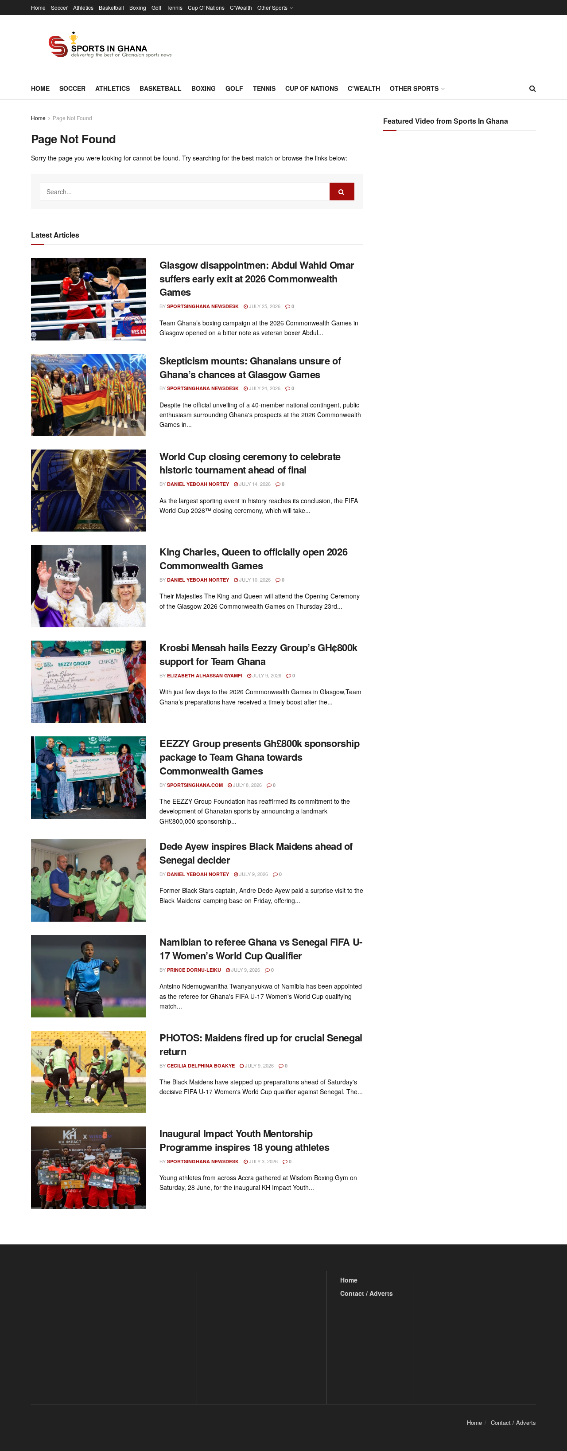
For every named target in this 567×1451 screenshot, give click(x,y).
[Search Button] (532, 88)
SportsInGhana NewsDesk (203, 306)
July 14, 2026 (254, 483)
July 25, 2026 (264, 305)
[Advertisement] (460, 226)
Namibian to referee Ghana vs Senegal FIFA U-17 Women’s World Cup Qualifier (260, 948)
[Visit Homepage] (105, 46)
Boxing (137, 7)
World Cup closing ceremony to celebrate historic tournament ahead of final (250, 463)
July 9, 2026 (266, 675)
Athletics (83, 7)
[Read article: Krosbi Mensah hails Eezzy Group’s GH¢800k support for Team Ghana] (88, 682)
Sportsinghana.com (195, 785)
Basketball (111, 7)
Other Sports (272, 7)
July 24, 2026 (264, 387)
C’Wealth (241, 7)
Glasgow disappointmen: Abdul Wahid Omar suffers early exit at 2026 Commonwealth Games (256, 278)
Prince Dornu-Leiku (194, 969)
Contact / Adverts (366, 1293)
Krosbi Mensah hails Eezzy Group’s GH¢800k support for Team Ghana (258, 654)
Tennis (175, 7)
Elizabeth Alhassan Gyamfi (204, 675)
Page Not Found (72, 117)
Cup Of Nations (206, 7)
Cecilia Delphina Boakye (201, 1065)
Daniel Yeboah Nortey (198, 484)
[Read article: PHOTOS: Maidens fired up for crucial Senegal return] (88, 1072)
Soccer (59, 7)
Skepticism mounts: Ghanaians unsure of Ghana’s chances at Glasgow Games (250, 367)
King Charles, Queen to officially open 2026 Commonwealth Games (253, 558)
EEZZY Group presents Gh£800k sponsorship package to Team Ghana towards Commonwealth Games (259, 757)
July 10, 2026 (254, 579)
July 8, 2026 (247, 784)
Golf (156, 7)
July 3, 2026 (263, 1161)
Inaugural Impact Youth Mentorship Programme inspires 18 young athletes (244, 1140)
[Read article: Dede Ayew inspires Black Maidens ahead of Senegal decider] (88, 880)
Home (38, 7)
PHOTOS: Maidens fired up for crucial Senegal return (260, 1044)
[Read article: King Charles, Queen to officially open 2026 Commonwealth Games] (88, 586)
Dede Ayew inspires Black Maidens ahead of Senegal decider (256, 853)
